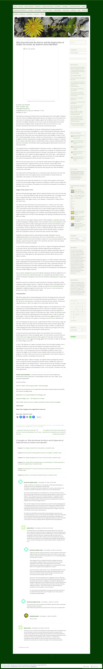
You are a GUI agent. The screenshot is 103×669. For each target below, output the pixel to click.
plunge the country (28, 231)
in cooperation (55, 220)
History (50, 10)
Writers (42, 14)
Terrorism (49, 425)
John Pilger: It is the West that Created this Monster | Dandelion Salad (40, 475)
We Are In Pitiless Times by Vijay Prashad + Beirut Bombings (32, 385)
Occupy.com (30, 110)
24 (75, 314)
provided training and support (38, 259)
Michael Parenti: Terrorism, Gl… (76, 137)
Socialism (36, 14)
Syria (45, 425)
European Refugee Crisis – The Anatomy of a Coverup (30, 398)
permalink (41, 426)
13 (82, 309)
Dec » (75, 320)
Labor (78, 10)
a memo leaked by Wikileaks (34, 165)
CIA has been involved (48, 261)
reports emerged (25, 273)
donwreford (30, 528)
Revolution (29, 14)
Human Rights (57, 10)
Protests (16, 14)
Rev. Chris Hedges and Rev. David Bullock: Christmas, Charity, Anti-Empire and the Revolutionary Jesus (77, 119)
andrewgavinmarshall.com (23, 108)
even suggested (51, 316)
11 (77, 309)
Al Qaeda (58, 425)
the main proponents (56, 222)
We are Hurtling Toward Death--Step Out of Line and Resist (79, 191)
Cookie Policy (33, 666)
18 (77, 311)
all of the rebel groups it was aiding (53, 267)
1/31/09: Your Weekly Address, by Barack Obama (79, 213)
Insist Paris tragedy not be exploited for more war (30, 409)
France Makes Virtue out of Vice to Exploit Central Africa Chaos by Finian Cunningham (38, 402)
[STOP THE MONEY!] (41, 49)
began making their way (51, 235)
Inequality (73, 10)
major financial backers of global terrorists (27, 163)
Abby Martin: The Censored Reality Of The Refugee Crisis (31, 395)
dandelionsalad (31, 39)
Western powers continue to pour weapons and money (49, 327)
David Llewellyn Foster (30, 482)
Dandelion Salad (24, 106)
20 (82, 311)
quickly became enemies (26, 299)
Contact (84, 6)
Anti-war (21, 6)
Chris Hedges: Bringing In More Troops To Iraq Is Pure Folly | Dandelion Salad (41, 457)
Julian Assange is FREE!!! (76, 75)
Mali (28, 426)
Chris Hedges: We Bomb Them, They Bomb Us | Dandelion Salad (38, 448)
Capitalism (37, 6)
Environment (38, 10)
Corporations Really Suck (20, 10)
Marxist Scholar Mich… (78, 135)
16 (73, 311)
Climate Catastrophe (75, 6)
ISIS (23, 426)
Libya (26, 426)
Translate (82, 240)
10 (75, 309)
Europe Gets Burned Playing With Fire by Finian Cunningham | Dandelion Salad (42, 452)
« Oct (72, 320)
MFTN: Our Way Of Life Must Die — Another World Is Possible (78, 124)
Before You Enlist (29, 6)
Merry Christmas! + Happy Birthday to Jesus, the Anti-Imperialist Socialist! (77, 113)
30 (73, 317)
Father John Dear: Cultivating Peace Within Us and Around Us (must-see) (80, 226)
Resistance (22, 14)
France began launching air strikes (32, 337)
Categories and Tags (47, 6)
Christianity (57, 6)
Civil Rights (65, 6)
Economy (30, 10)
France (28, 425)
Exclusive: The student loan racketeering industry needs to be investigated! (79, 219)
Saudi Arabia (40, 425)
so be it (52, 158)
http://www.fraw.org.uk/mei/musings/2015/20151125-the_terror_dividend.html (46, 607)
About (15, 6)
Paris (31, 426)
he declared (44, 354)
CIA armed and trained (56, 286)
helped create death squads (27, 141)
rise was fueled (26, 301)
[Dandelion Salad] (51, 27)
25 (77, 314)
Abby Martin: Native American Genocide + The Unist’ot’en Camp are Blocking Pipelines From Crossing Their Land (28, 432)
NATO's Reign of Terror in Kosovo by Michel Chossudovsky (80, 197)
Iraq (37, 425)
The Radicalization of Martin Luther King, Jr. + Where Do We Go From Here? (77, 94)
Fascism (45, 10)
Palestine (84, 10)
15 (71, 311)
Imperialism (66, 10)
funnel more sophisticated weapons (32, 275)
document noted (61, 312)
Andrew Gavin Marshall (24, 105)
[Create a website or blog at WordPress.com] (51, 656)
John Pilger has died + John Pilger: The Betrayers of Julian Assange (77, 107)
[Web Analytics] (73, 337)
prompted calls (20, 339)
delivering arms (54, 277)
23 (73, 314)
